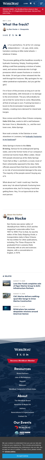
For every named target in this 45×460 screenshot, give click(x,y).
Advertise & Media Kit (22, 404)
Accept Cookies (22, 456)
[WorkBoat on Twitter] (20, 354)
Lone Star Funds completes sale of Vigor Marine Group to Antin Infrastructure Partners (27, 285)
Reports (23, 381)
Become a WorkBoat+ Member (22, 361)
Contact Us (22, 416)
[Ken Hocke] (4, 29)
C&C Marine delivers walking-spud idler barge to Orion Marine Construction (26, 298)
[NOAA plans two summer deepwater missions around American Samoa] (7, 308)
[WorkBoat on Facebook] (17, 354)
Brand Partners (22, 373)
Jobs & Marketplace (22, 377)
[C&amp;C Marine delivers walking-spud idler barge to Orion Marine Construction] (7, 295)
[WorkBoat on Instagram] (24, 354)
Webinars (22, 385)
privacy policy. (10, 451)
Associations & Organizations (22, 412)
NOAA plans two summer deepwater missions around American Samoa (25, 311)
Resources (22, 368)
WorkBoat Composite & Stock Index (22, 389)
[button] (10, 35)
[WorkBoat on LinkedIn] (27, 354)
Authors (23, 408)
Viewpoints (24, 29)
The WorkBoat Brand (22, 400)
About (22, 395)
